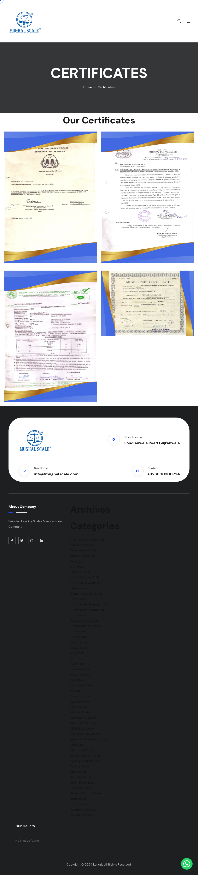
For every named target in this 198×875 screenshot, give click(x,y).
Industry (76, 691)
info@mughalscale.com (56, 474)
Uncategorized (80, 804)
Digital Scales (79, 647)
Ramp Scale (78, 772)
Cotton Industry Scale (86, 626)
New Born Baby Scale (85, 734)
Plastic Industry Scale (85, 755)
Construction (79, 615)
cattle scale (78, 588)
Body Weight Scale (83, 550)
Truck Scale (78, 799)
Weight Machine (81, 815)
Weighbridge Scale (83, 809)
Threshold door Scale (85, 793)
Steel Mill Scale (80, 788)
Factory (75, 658)
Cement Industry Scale (86, 593)
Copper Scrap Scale (84, 620)
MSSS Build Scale (82, 728)
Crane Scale (78, 637)
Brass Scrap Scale (83, 556)
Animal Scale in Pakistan (87, 539)
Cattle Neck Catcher (84, 583)
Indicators (77, 680)
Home (87, 87)
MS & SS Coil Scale (83, 723)
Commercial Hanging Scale (88, 604)
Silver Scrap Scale (82, 782)
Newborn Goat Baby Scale (88, 739)
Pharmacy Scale (81, 750)
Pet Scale (77, 745)
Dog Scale (77, 653)
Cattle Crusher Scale (85, 577)
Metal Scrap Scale (83, 718)
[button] (187, 864)
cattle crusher (80, 572)
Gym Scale (77, 664)
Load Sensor (79, 707)
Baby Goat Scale (82, 545)
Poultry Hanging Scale (85, 761)
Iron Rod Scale (80, 696)
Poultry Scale (79, 766)
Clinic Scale (78, 599)
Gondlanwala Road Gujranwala (152, 443)
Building (75, 561)
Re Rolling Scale (81, 777)
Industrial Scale (81, 685)
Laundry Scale (80, 701)
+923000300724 (164, 474)
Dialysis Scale (79, 642)
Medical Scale (80, 712)
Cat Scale (77, 566)
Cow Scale (77, 631)
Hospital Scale (80, 674)
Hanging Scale (80, 669)
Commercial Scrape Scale (88, 610)
